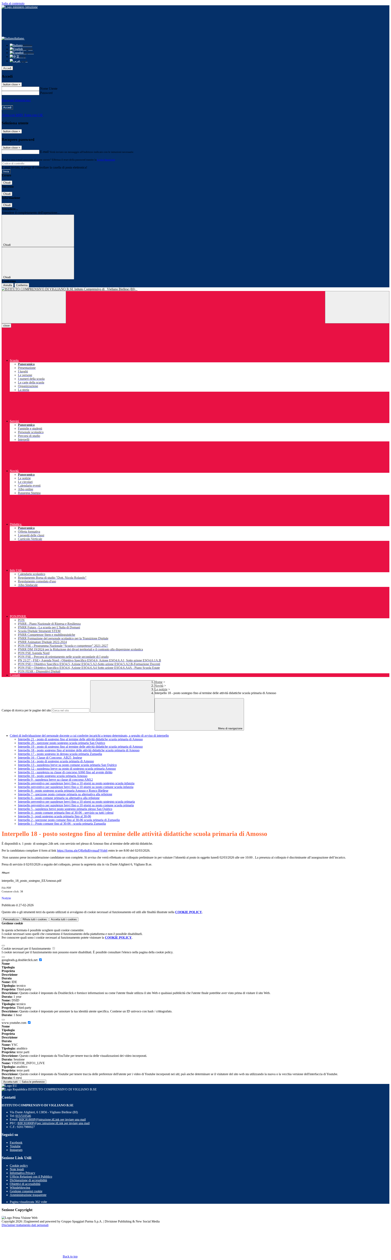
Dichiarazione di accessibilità (28, 1180)
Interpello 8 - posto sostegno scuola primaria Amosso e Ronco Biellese (63, 790)
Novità (159, 685)
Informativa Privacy (22, 1173)
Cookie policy (19, 1165)
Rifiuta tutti (35, 919)
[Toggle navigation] (34, 307)
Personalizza (11, 919)
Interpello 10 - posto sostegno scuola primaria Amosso (52, 776)
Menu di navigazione (229, 728)
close (6, 325)
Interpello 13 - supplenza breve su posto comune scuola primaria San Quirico (67, 765)
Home (159, 682)
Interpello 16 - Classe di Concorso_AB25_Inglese (50, 757)
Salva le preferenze (33, 1081)
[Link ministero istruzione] (20, 7)
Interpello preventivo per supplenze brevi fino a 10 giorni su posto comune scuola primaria (76, 805)
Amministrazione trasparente (28, 1195)
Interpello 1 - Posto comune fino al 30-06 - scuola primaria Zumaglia (62, 823)
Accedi (7, 68)
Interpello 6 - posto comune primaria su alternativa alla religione (59, 798)
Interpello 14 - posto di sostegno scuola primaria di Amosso (56, 761)
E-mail (44, 151)
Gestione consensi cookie (26, 1191)
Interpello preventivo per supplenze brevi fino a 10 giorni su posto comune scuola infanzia (75, 787)
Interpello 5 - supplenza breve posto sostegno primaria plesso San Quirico (65, 809)
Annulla (7, 285)
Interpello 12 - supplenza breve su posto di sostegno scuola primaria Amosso (67, 768)
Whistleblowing (20, 1187)
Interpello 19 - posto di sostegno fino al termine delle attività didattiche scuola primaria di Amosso (80, 746)
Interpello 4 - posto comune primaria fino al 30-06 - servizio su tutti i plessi (65, 812)
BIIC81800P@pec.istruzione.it (54, 1123)
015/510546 (23, 1116)
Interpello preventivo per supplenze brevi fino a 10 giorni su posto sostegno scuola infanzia (76, 783)
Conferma (21, 285)
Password (46, 93)
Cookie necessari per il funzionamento (27, 948)
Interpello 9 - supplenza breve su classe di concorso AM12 (55, 779)
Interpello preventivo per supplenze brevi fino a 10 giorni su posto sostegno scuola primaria (76, 801)
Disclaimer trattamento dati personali (25, 1225)
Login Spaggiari (106, 159)
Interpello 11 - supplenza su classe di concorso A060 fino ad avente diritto (65, 772)
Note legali (17, 1169)
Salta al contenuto (13, 3)
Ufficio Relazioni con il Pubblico (31, 1176)
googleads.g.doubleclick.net (20, 960)
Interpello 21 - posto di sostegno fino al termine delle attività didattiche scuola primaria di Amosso (80, 739)
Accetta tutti (64, 919)
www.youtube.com (14, 1022)
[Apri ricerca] (357, 307)
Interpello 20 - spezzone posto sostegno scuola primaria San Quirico (61, 743)
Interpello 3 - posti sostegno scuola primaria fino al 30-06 (54, 816)
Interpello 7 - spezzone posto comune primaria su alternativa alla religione (65, 794)
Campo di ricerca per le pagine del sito (26, 710)
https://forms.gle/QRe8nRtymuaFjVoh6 (82, 850)
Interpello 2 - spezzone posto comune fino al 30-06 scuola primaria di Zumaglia (69, 820)
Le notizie (161, 689)
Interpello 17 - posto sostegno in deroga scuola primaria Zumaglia (60, 754)
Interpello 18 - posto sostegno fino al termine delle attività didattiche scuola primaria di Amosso (78, 750)
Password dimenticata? (16, 100)
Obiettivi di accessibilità (25, 1184)
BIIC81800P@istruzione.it (52, 1119)
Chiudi (7, 182)
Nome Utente (48, 88)
